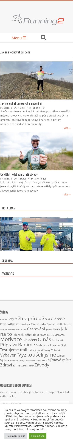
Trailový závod (35, 350)
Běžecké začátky (55, 324)
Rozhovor (41, 345)
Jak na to (37, 107)
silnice (52, 345)
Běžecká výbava (22, 324)
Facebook (8, 273)
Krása (43, 335)
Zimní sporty (27, 365)
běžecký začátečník (16, 329)
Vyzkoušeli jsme (37, 354)
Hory (56, 329)
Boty (11, 319)
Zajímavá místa (59, 359)
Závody (41, 365)
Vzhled (61, 355)
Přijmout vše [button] (37, 435)
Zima (17, 365)
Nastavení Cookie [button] (16, 435)
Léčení (50, 335)
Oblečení (30, 339)
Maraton (60, 335)
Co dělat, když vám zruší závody (19, 174)
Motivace (11, 339)
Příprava (8, 344)
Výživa (4, 360)
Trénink (55, 350)
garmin (49, 329)
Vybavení (9, 355)
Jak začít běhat (22, 334)
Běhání (48, 319)
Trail (23, 349)
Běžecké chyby (38, 324)
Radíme (26, 344)
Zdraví (6, 365)
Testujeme (9, 349)
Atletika (3, 319)
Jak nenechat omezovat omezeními (21, 103)
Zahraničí (40, 360)
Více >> (67, 128)
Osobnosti (57, 340)
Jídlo (36, 335)
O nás (44, 339)
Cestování (36, 328)
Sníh (59, 345)
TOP (43, 107)
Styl (63, 345)
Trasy (46, 350)
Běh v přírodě (29, 318)
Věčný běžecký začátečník (22, 360)
